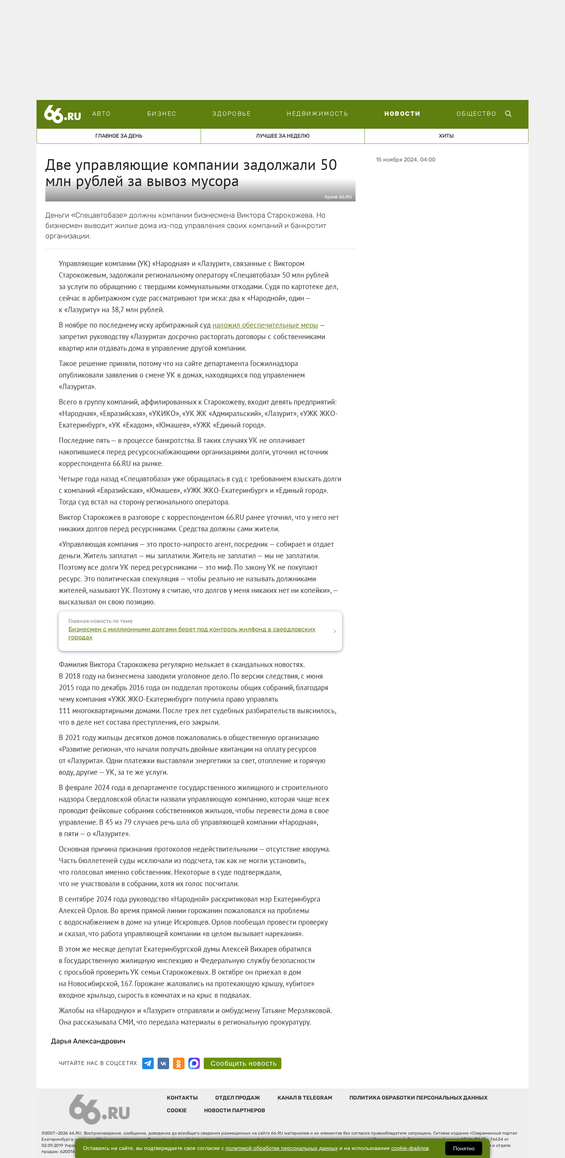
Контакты (182, 1098)
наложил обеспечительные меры (265, 324)
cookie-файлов (410, 1148)
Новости (402, 113)
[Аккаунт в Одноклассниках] (178, 1063)
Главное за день (118, 136)
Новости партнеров (234, 1110)
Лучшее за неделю (282, 136)
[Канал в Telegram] (148, 1063)
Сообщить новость (244, 1063)
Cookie (177, 1110)
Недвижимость (317, 113)
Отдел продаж (237, 1098)
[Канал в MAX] (194, 1063)
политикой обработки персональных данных (282, 1148)
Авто (101, 113)
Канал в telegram (305, 1098)
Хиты (446, 136)
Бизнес (161, 113)
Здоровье (232, 113)
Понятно (464, 1148)
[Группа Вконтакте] (163, 1063)
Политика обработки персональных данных (418, 1098)
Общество (477, 113)
